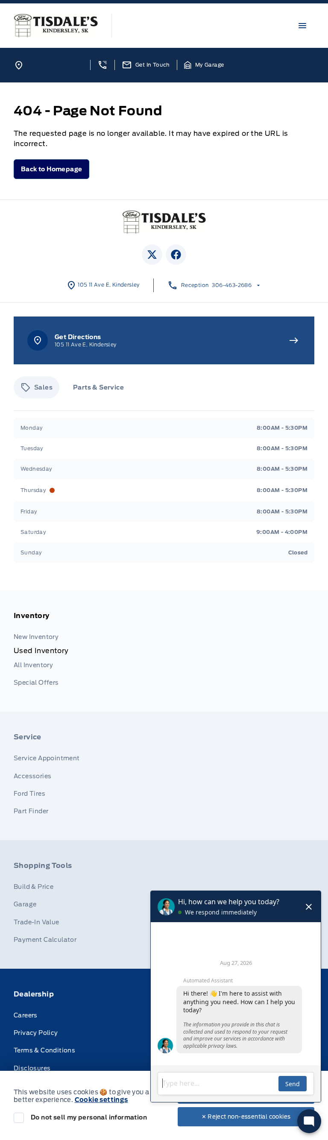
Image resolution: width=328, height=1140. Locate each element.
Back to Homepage (51, 169)
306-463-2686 (232, 285)
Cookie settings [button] (101, 1100)
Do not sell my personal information (89, 1117)
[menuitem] (164, 651)
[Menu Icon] (302, 26)
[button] (102, 65)
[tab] (36, 387)
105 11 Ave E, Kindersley (58, 65)
